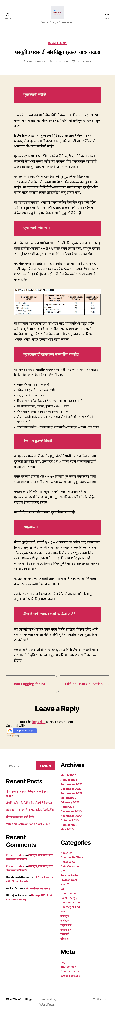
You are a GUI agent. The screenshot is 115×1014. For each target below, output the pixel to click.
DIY (62, 871)
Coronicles (67, 862)
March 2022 (68, 797)
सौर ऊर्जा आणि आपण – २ (38, 888)
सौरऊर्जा (64, 934)
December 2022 (70, 788)
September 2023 (71, 784)
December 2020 (71, 811)
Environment (68, 880)
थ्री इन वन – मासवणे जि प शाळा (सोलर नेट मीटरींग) (30, 809)
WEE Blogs (25, 999)
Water (64, 911)
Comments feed (70, 971)
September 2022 (71, 793)
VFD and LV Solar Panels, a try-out (28, 824)
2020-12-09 (61, 61)
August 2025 (68, 779)
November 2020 (71, 815)
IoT (62, 889)
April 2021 (67, 806)
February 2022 (70, 802)
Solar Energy (57, 43)
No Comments (84, 61)
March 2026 (68, 775)
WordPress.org (70, 975)
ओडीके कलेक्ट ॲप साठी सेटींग (20, 816)
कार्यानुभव (64, 916)
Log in (64, 962)
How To (65, 884)
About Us (66, 853)
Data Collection (70, 866)
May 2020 (67, 829)
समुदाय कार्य (65, 925)
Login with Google (25, 730)
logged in (39, 722)
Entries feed (68, 966)
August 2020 (68, 824)
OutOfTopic (68, 893)
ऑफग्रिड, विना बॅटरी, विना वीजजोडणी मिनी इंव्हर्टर (29, 802)
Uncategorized (70, 902)
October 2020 (69, 820)
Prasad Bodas (37, 61)
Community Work (71, 857)
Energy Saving (70, 875)
